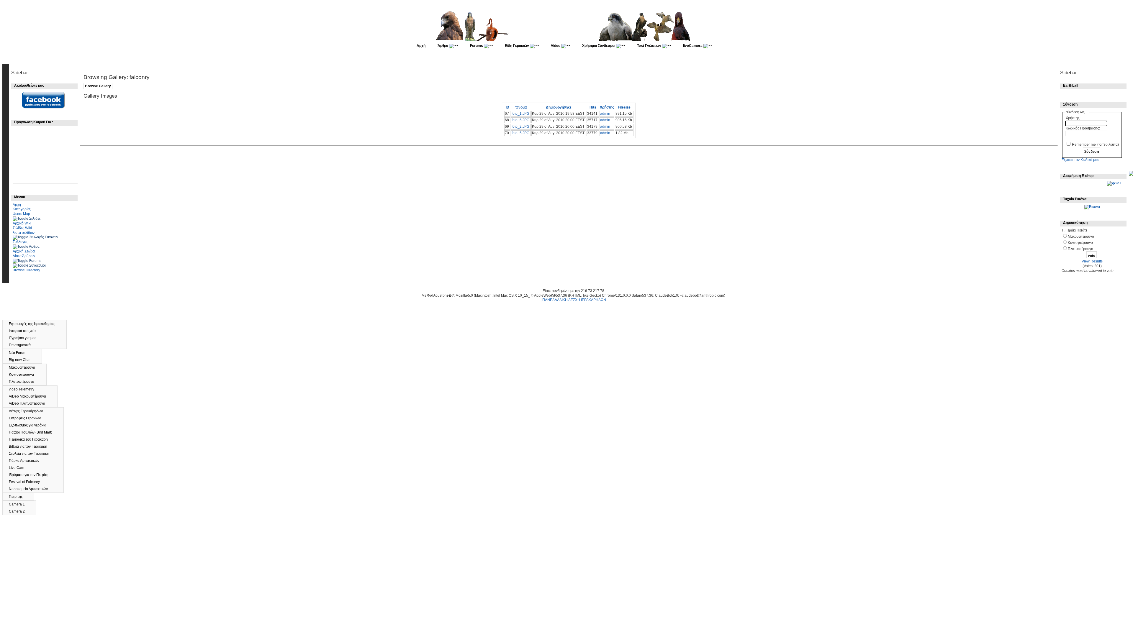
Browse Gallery (98, 86)
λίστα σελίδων (24, 233)
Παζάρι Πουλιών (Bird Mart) (33, 432)
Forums (477, 46)
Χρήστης (607, 107)
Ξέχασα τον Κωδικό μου (1080, 160)
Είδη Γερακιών (517, 46)
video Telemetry (24, 389)
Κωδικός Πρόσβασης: (1083, 128)
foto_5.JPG (520, 133)
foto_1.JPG (520, 113)
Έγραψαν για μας (25, 338)
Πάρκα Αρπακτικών (27, 461)
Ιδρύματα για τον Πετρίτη (31, 475)
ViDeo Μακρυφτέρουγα (30, 396)
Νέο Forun (20, 353)
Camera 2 (19, 511)
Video (556, 46)
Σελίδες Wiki (22, 228)
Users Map (21, 214)
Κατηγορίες (22, 209)
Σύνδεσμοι (37, 265)
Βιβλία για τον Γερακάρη (31, 446)
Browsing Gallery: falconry (116, 77)
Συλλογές (20, 242)
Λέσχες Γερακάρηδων (28, 411)
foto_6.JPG (520, 120)
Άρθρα (443, 46)
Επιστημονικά (22, 345)
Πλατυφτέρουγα (24, 382)
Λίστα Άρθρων (24, 256)
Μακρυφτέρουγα (24, 367)
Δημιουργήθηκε (559, 107)
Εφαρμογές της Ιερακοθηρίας (34, 324)
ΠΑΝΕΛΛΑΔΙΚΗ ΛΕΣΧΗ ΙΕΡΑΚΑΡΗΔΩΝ (574, 300)
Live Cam (19, 468)
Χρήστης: (1073, 118)
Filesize (624, 107)
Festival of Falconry (27, 482)
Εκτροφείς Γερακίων (27, 418)
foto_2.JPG (520, 126)
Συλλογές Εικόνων (43, 237)
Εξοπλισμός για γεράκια (30, 425)
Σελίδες (35, 218)
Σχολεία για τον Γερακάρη (32, 454)
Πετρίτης (18, 497)
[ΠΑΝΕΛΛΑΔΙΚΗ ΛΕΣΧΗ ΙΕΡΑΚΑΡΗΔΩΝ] (567, 39)
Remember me (1084, 144)
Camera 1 (19, 504)
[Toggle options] (21, 218)
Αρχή (421, 46)
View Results (1092, 261)
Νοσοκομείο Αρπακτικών (31, 489)
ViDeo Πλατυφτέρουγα (29, 403)
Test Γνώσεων (649, 46)
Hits (593, 107)
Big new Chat (22, 360)
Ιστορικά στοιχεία (25, 331)
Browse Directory (26, 270)
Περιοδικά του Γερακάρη (31, 439)
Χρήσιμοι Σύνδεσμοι (599, 46)
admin (605, 113)
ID (507, 107)
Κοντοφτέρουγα (24, 374)
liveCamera (693, 46)
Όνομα (521, 107)
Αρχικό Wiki (22, 223)
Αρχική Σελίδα (24, 251)
